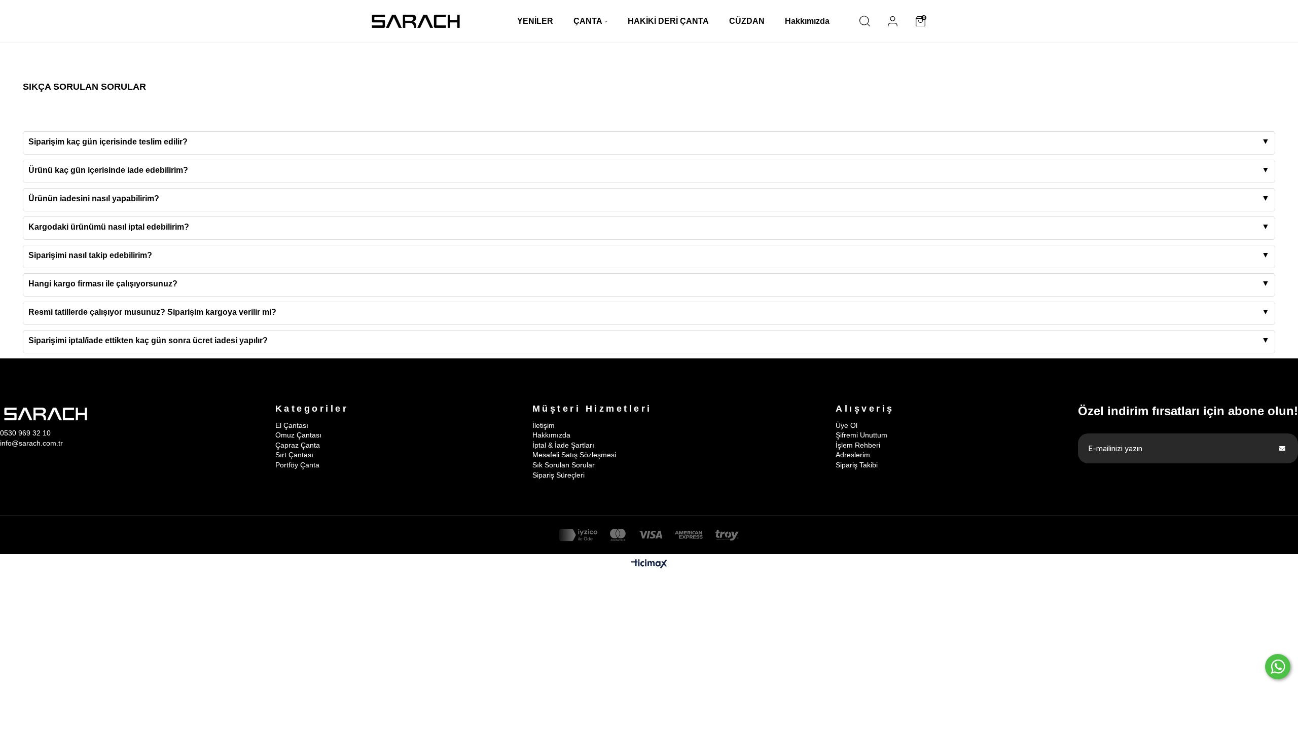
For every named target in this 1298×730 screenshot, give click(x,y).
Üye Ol (846, 425)
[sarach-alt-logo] (45, 414)
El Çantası (291, 425)
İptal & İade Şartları (563, 445)
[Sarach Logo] (415, 21)
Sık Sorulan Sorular (563, 465)
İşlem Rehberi (858, 445)
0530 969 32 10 (25, 433)
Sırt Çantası (294, 455)
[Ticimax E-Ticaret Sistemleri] (649, 564)
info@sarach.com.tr (31, 443)
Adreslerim (853, 455)
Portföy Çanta (297, 465)
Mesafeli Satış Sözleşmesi (574, 455)
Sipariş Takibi (857, 465)
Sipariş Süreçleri (558, 475)
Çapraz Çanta (297, 445)
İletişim (543, 425)
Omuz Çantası (298, 435)
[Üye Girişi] (892, 21)
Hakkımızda (551, 435)
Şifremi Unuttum (861, 435)
